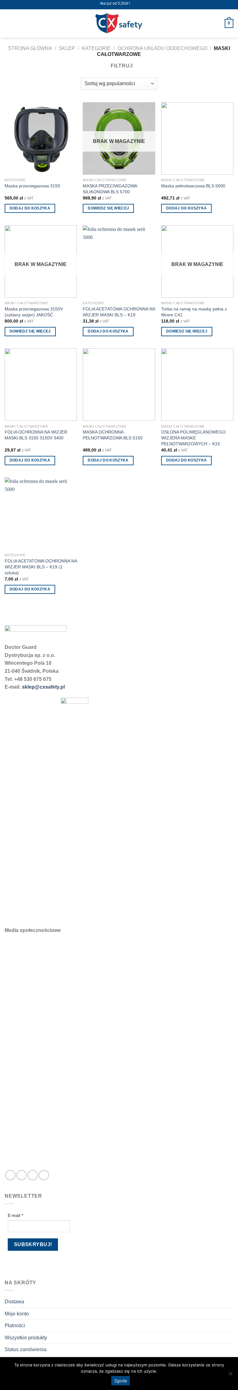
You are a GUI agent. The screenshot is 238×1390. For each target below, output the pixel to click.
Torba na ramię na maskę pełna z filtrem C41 (194, 311)
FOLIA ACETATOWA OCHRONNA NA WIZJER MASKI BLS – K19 (119, 311)
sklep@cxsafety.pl (43, 687)
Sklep (67, 48)
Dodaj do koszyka (30, 208)
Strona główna (30, 48)
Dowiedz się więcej (108, 208)
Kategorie (96, 48)
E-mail (15, 1215)
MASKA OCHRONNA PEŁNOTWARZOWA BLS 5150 (113, 434)
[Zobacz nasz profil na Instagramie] (21, 1175)
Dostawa (14, 1301)
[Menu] (8, 23)
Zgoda (120, 1380)
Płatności (15, 1325)
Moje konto (17, 1313)
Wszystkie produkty (26, 1337)
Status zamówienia (25, 1349)
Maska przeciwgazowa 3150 (32, 185)
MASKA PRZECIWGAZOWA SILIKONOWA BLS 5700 (110, 188)
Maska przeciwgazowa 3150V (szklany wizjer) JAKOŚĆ (34, 311)
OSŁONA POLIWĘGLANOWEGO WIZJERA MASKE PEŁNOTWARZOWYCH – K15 (193, 437)
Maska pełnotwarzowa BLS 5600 (193, 185)
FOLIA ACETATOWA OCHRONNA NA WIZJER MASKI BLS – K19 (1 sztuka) (41, 566)
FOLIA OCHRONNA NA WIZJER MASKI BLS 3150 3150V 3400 (36, 434)
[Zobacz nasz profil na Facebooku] (10, 1175)
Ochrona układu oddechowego (162, 48)
